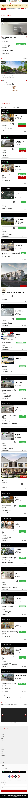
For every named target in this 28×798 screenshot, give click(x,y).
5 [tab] (17, 100)
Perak (2, 751)
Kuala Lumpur (3, 732)
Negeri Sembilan (4, 747)
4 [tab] (15, 100)
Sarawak (2, 759)
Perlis (2, 753)
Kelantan (2, 742)
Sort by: (14, 107)
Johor (2, 738)
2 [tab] (14, 56)
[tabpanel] (14, 37)
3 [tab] (15, 56)
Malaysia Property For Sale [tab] (8, 728)
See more (25, 58)
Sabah (2, 757)
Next (26, 36)
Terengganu (3, 762)
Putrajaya (3, 755)
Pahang (2, 749)
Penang (2, 736)
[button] (19, 107)
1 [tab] (13, 56)
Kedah (2, 740)
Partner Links (4, 768)
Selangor (2, 734)
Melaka (2, 744)
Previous (1, 36)
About (2, 765)
